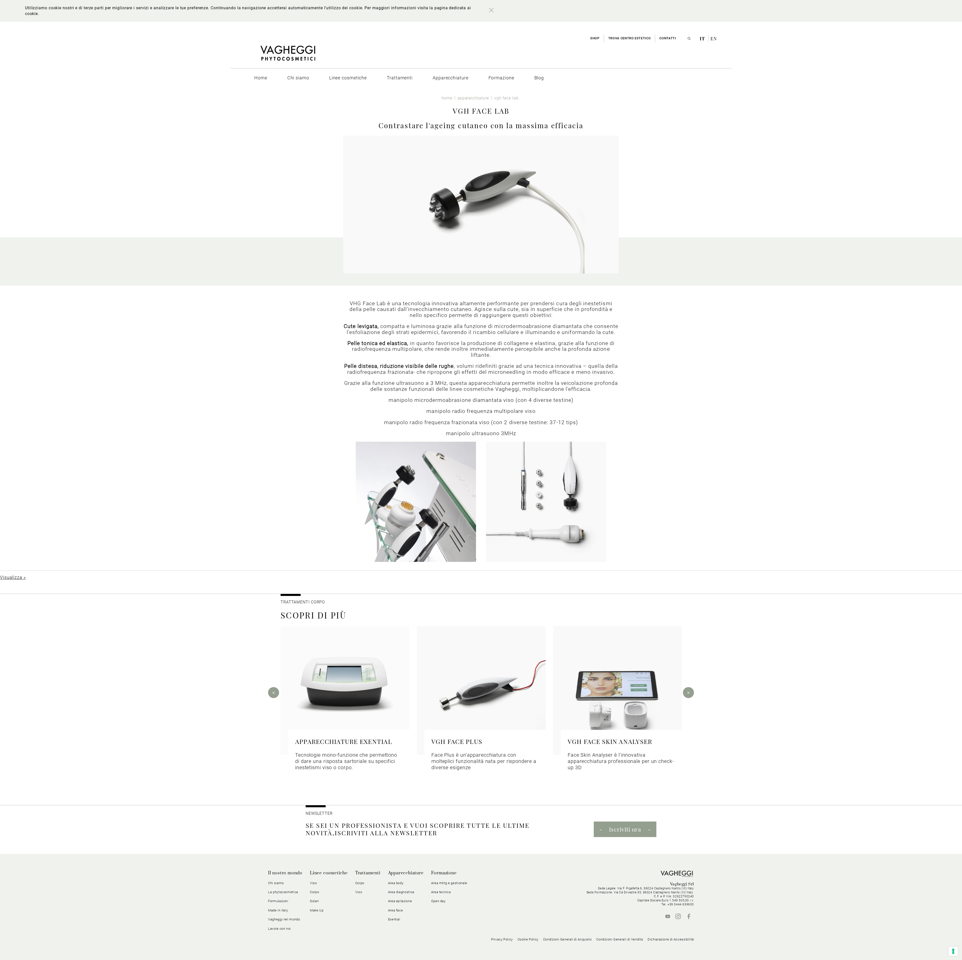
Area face (395, 910)
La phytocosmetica (283, 892)
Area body (396, 883)
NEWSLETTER (319, 813)
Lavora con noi (279, 928)
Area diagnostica (401, 892)
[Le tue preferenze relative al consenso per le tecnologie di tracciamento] (953, 951)
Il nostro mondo (285, 873)
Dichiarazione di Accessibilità (671, 939)
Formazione (444, 873)
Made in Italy (278, 910)
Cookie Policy (528, 939)
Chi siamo (276, 883)
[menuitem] (261, 77)
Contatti (667, 38)
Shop (594, 38)
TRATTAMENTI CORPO (303, 602)
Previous (273, 692)
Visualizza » (13, 577)
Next (688, 692)
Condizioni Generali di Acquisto (567, 939)
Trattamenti (368, 873)
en (713, 39)
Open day (438, 901)
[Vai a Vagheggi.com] (288, 55)
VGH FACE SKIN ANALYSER (610, 741)
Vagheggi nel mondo (284, 919)
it (703, 39)
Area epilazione (400, 901)
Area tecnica (441, 892)
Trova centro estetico (629, 38)
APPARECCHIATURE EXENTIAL (343, 741)
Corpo (359, 883)
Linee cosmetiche (329, 873)
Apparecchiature (406, 873)
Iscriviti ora (625, 829)
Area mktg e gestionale (449, 883)
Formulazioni (278, 901)
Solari (314, 901)
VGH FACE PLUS (456, 741)
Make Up (317, 910)
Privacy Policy (502, 939)
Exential (394, 919)
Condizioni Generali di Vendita (619, 939)
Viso (358, 892)
